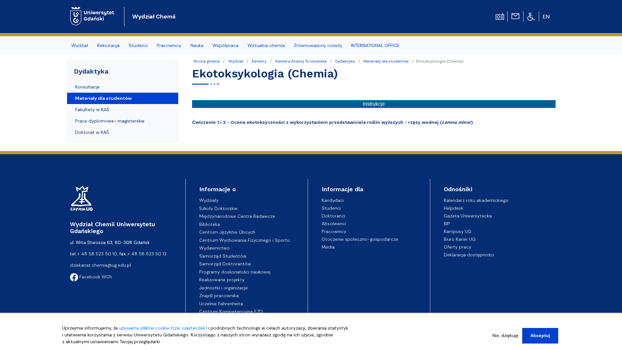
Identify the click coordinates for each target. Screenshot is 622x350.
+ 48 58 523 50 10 (97, 254)
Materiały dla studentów (386, 61)
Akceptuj (540, 335)
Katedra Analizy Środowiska (301, 61)
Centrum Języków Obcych (227, 232)
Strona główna (206, 61)
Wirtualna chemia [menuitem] (266, 45)
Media (328, 247)
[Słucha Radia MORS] (500, 16)
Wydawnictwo (214, 248)
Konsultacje (87, 87)
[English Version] (546, 16)
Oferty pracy (457, 247)
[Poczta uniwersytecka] (515, 16)
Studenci (331, 208)
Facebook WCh (95, 277)
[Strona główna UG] (92, 11)
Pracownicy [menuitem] (169, 45)
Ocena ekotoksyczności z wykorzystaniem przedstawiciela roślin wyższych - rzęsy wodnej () (352, 122)
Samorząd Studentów (223, 256)
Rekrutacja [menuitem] (108, 45)
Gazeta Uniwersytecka (468, 216)
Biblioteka (209, 224)
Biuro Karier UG (460, 239)
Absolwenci (334, 224)
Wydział (235, 61)
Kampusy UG (457, 231)
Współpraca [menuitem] (225, 45)
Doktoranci (333, 216)
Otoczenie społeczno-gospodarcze (360, 239)
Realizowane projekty (222, 280)
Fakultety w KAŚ (92, 109)
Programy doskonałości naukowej (235, 272)
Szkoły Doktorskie (218, 208)
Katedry (259, 61)
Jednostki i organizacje (223, 288)
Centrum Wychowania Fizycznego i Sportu (244, 240)
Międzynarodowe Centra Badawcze (237, 216)
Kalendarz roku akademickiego (476, 200)
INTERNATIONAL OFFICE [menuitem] (375, 45)
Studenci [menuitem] (138, 45)
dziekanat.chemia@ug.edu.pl (100, 265)
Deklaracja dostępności (469, 255)
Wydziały (209, 200)
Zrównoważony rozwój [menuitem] (318, 45)
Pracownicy (334, 231)
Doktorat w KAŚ (92, 132)
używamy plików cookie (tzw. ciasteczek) (163, 328)
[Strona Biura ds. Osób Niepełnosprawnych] (531, 16)
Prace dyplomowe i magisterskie (109, 121)
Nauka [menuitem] (196, 45)
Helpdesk (453, 208)
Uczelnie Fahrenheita (221, 304)
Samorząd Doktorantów (225, 264)
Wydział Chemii (153, 16)
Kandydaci (333, 200)
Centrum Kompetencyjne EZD (231, 311)
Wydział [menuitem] (79, 45)
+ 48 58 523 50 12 (147, 254)
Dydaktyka (345, 61)
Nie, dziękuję (505, 335)
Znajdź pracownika (219, 295)
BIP (447, 224)
